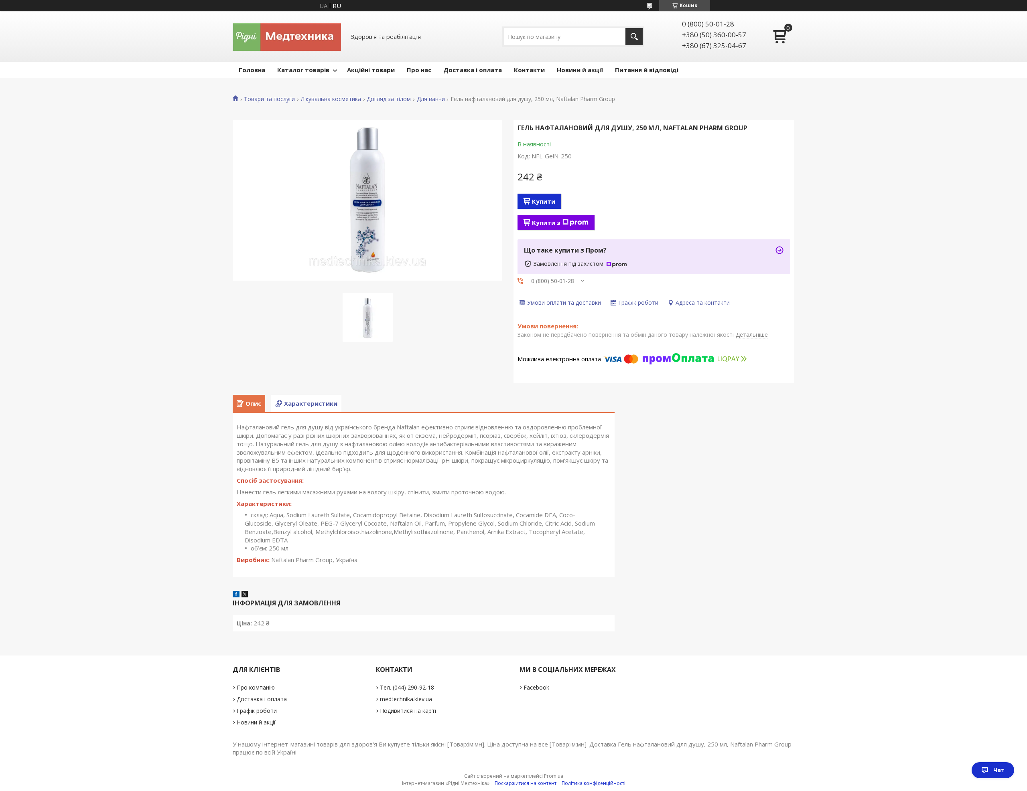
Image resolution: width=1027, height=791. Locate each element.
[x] (245, 595)
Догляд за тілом (389, 99)
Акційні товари (371, 70)
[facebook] (236, 595)
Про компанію (256, 687)
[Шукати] (634, 36)
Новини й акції (580, 70)
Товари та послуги (269, 99)
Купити (543, 201)
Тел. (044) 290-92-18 (407, 687)
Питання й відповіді (646, 70)
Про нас (419, 70)
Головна (252, 70)
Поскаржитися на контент (525, 783)
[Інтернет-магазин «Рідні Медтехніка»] (287, 36)
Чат (999, 770)
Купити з (546, 222)
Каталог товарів (303, 70)
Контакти (529, 70)
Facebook (536, 687)
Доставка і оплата (472, 70)
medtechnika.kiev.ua (406, 699)
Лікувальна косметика (331, 99)
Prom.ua (553, 776)
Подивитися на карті (408, 710)
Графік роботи (257, 710)
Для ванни (431, 99)
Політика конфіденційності (593, 783)
